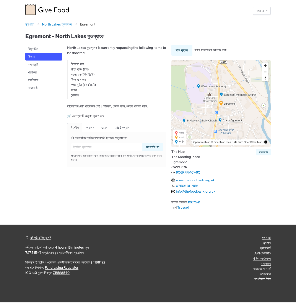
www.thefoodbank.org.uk (195, 180)
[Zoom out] (265, 72)
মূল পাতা (29, 24)
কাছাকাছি (33, 87)
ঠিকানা (31, 56)
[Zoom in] (265, 65)
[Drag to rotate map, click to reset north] (265, 78)
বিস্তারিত (33, 48)
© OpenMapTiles (221, 142)
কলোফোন (265, 273)
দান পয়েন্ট (33, 64)
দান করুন (182, 50)
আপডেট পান (152, 147)
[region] (221, 103)
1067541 (194, 202)
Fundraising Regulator (61, 267)
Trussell (183, 207)
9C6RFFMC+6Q (188, 172)
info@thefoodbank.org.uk (195, 191)
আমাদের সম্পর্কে (262, 268)
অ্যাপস (267, 242)
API (257, 253)
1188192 (99, 262)
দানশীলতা (33, 80)
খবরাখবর (32, 72)
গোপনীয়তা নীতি (262, 279)
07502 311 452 (187, 185)
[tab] (74, 127)
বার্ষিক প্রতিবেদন (262, 258)
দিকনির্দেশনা (263, 152)
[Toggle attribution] (265, 142)
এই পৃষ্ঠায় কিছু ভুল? (40, 237)
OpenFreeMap (201, 142)
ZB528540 (61, 272)
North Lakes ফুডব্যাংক (57, 24)
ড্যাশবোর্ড (265, 248)
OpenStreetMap (253, 142)
